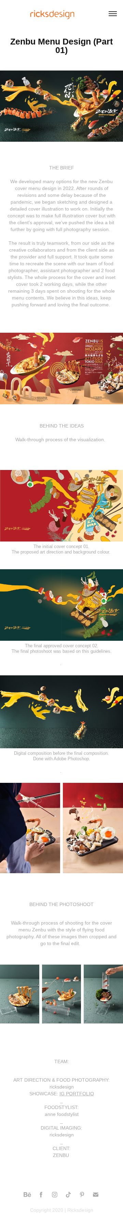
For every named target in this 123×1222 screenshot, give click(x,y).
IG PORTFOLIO (76, 1093)
